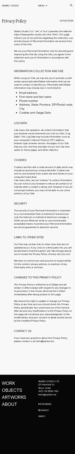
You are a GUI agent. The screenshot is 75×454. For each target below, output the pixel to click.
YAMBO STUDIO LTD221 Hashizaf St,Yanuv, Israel (48, 384)
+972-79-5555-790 (48, 391)
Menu (41, 5)
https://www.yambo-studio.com (30, 34)
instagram (44, 403)
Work (8, 383)
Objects (12, 390)
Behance (43, 410)
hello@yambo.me (47, 394)
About (9, 404)
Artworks (14, 397)
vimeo (41, 416)
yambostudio (10, 5)
